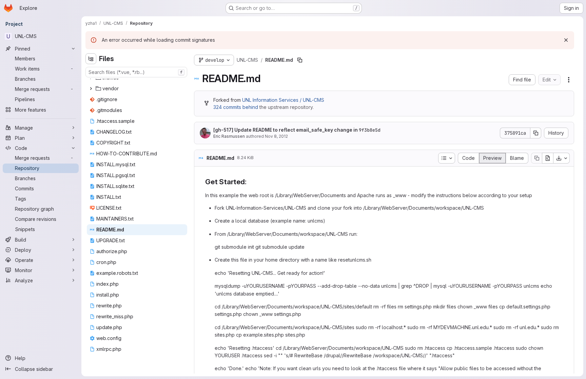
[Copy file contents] (536, 158)
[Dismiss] (566, 40)
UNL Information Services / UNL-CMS (283, 100)
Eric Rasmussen (229, 136)
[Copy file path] (299, 60)
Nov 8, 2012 (276, 136)
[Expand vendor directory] (91, 88)
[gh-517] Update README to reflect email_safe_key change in (296, 130)
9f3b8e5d (369, 130)
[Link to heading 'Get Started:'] (250, 181)
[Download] (561, 158)
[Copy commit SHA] (535, 133)
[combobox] (136, 72)
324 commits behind (235, 107)
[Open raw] (547, 158)
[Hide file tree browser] (90, 58)
